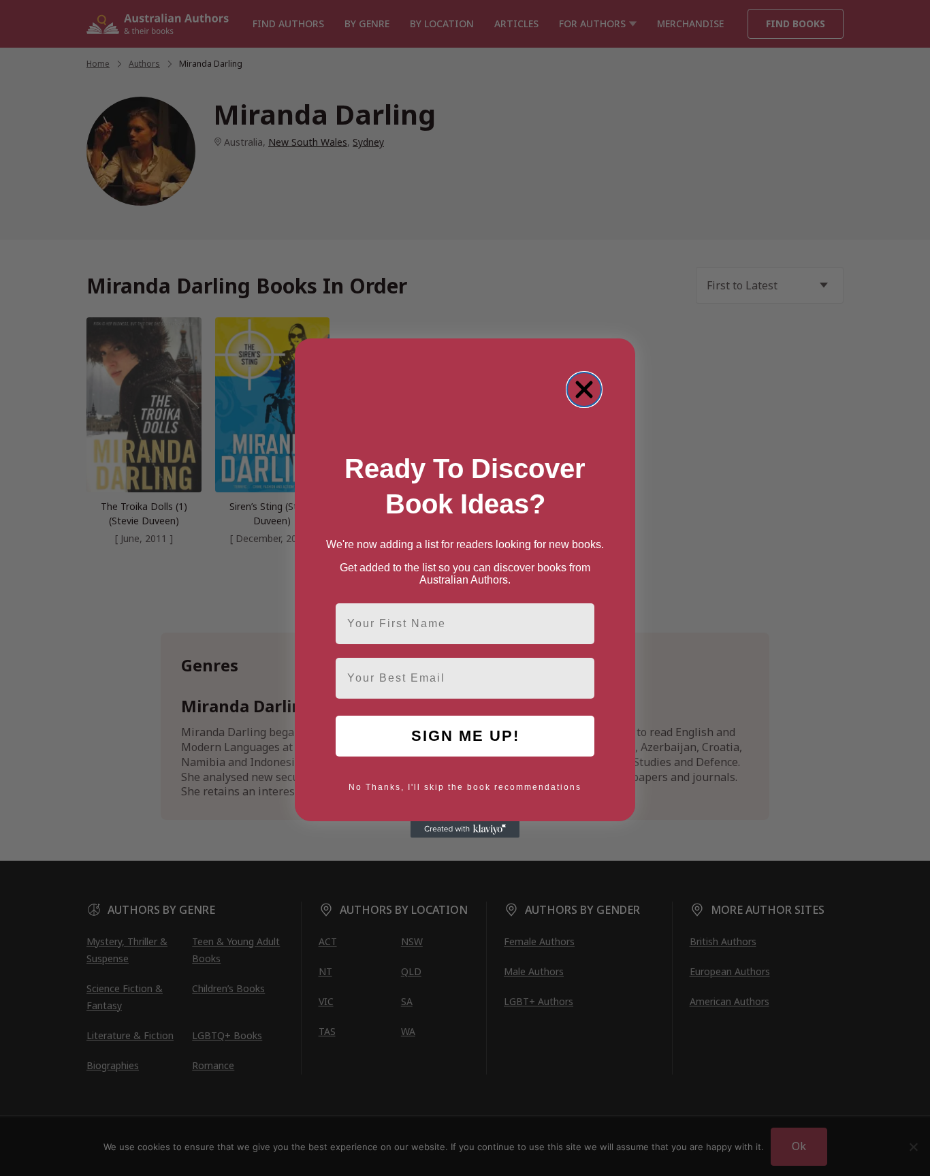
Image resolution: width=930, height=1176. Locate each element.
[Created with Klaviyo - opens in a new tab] (465, 829)
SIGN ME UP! (465, 735)
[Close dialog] (584, 389)
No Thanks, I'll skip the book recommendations (465, 787)
